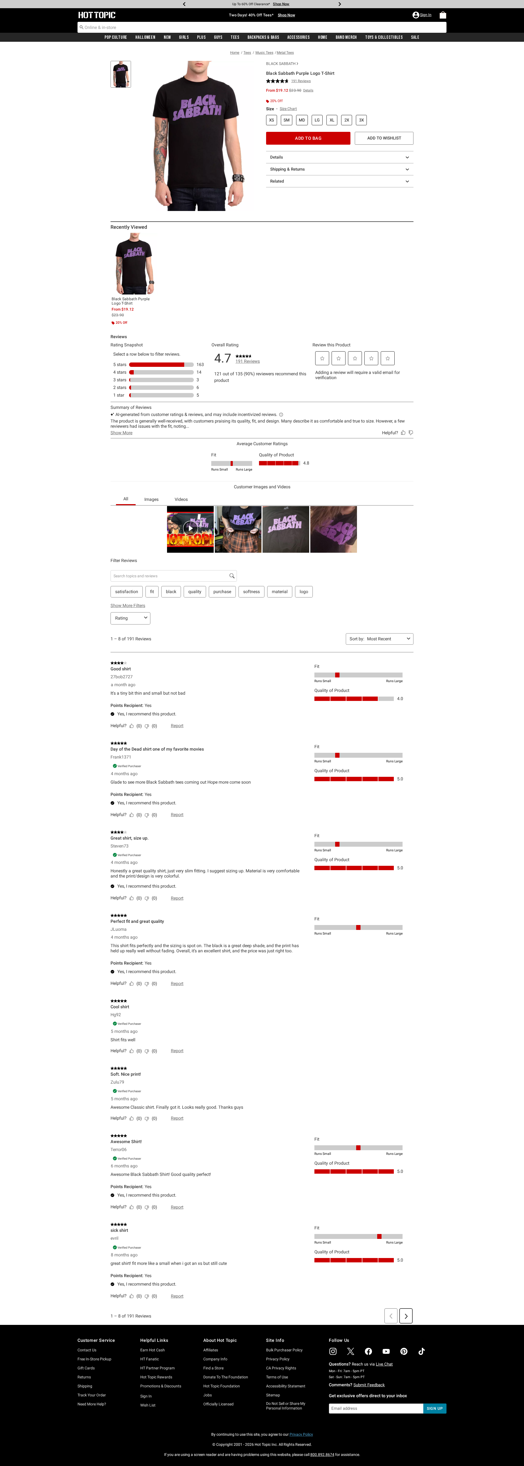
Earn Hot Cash (152, 1350)
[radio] (271, 120)
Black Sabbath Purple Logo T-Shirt (131, 301)
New (167, 37)
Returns (84, 1377)
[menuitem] (442, 15)
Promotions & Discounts (160, 1386)
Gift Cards (86, 1368)
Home (322, 37)
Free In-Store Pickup (94, 1359)
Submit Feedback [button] (369, 1384)
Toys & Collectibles (384, 37)
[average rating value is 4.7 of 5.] (278, 81)
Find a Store (213, 1368)
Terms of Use (277, 1377)
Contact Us (87, 1350)
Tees (235, 37)
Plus (201, 37)
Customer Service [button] (96, 1340)
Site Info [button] (275, 1340)
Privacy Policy (278, 1359)
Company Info (215, 1359)
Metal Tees (285, 52)
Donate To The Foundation (225, 1377)
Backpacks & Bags (263, 37)
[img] (333, 1351)
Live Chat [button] (384, 1364)
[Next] (340, 4)
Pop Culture (116, 37)
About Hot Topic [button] (220, 1340)
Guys (218, 37)
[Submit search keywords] (82, 27)
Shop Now (281, 4)
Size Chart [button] (288, 108)
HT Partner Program (157, 1368)
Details (276, 157)
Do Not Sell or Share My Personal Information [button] (285, 1405)
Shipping (85, 1386)
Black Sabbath (281, 63)
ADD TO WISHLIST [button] (384, 138)
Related (277, 181)
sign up (435, 1408)
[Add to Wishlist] (152, 238)
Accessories (298, 37)
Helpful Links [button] (154, 1340)
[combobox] (262, 27)
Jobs (207, 1395)
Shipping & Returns (287, 169)
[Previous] (184, 4)
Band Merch (346, 37)
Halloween (145, 37)
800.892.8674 (322, 1454)
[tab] (123, 77)
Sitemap (273, 1395)
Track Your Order (92, 1395)
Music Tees (264, 52)
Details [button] (308, 90)
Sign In (146, 1396)
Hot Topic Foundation (221, 1386)
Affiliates (210, 1350)
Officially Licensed (218, 1404)
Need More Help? (92, 1404)
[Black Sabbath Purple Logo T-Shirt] (134, 264)
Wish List (148, 1405)
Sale (415, 37)
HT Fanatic (149, 1359)
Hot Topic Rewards (156, 1377)
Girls (184, 37)
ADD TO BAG (308, 138)
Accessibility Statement (285, 1386)
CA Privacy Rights (281, 1368)
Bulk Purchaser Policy (284, 1350)
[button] (422, 15)
